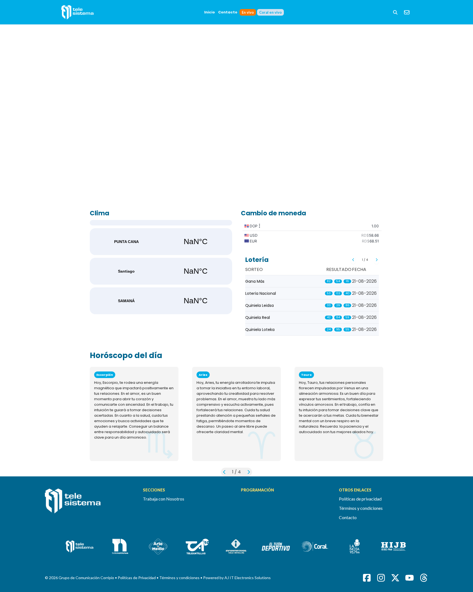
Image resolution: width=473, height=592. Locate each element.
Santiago (161, 271)
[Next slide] (376, 259)
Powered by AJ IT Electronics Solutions (237, 577)
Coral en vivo (270, 12)
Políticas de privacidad (360, 498)
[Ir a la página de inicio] (89, 504)
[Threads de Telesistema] (423, 577)
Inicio (209, 12)
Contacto (227, 12)
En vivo (248, 12)
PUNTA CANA (161, 241)
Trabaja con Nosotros (163, 498)
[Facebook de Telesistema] (366, 577)
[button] (395, 12)
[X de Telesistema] (395, 577)
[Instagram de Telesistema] (381, 577)
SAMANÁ (161, 300)
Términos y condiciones (361, 508)
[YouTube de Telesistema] (409, 577)
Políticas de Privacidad (137, 577)
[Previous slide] (353, 259)
